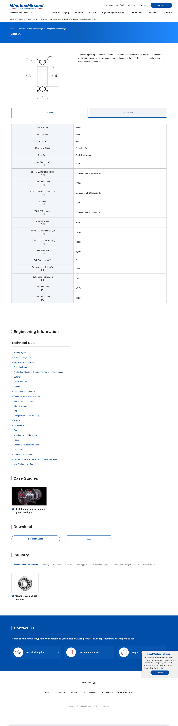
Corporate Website (135, 5)
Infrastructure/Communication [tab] (26, 565)
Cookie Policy (107, 692)
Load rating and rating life (24, 391)
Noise (16, 440)
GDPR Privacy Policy (125, 692)
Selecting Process (21, 367)
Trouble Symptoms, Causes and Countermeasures (35, 459)
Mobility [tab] (46, 565)
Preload (17, 421)
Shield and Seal (20, 382)
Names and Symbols (23, 358)
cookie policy (159, 668)
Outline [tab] (49, 113)
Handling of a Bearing (23, 454)
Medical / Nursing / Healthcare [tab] (126, 565)
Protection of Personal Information (84, 692)
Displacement (20, 425)
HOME (12, 19)
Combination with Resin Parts (26, 445)
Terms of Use (61, 692)
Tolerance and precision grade (27, 396)
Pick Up (92, 13)
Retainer (17, 387)
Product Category (61, 13)
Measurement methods (23, 401)
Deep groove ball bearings (82, 19)
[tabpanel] (89, 215)
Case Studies (136, 13)
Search (169, 13)
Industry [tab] (68, 565)
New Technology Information (26, 464)
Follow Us (86, 682)
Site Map (48, 692)
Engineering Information (113, 13)
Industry (79, 13)
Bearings (44, 19)
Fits (15, 411)
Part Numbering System (24, 362)
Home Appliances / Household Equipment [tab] (93, 565)
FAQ (111, 5)
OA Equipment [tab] (149, 565)
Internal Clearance (22, 406)
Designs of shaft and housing (26, 416)
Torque (17, 430)
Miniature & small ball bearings (60, 19)
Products (20, 19)
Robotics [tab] (57, 565)
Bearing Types (20, 353)
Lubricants (18, 450)
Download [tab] (128, 113)
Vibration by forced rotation (25, 435)
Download (152, 13)
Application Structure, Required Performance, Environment (39, 372)
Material (17, 377)
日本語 (121, 5)
